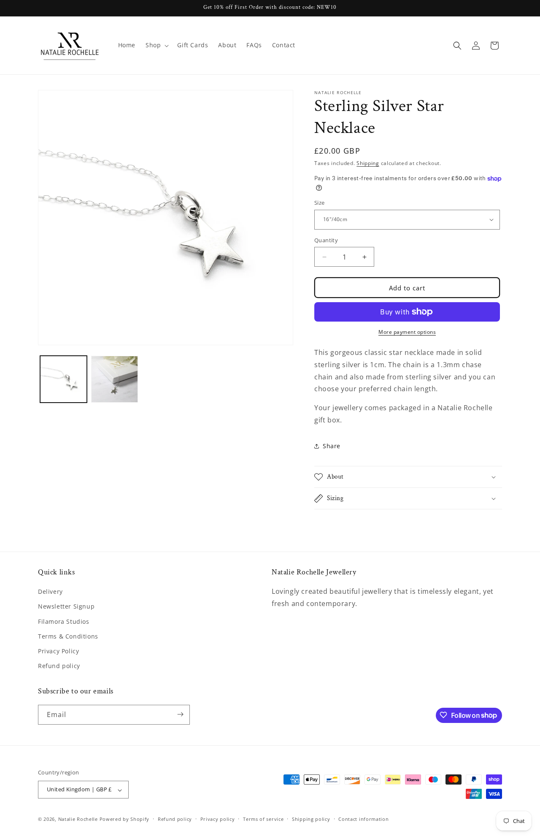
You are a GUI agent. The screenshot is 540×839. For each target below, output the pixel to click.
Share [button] (331, 446)
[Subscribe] (180, 714)
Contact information (363, 819)
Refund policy (59, 666)
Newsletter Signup (66, 607)
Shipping (367, 163)
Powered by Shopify (125, 819)
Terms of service (263, 819)
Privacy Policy (58, 651)
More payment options (407, 332)
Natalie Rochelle (78, 819)
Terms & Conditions (68, 636)
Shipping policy (311, 819)
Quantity (326, 240)
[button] (156, 45)
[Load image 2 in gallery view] (114, 379)
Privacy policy (217, 819)
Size (319, 202)
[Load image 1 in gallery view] (63, 379)
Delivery (50, 592)
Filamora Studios (63, 621)
